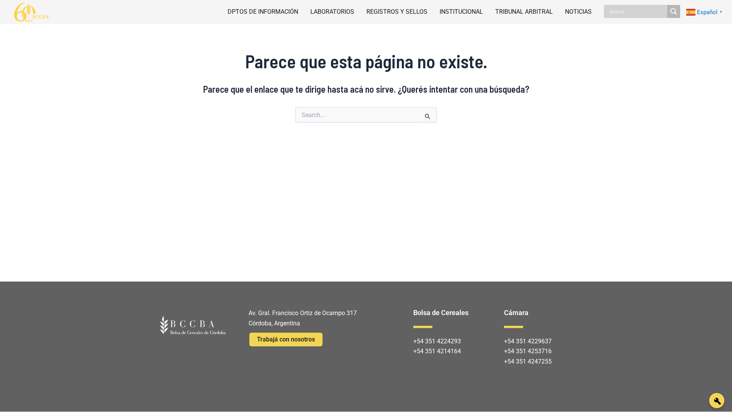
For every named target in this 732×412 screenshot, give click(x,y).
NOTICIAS (578, 11)
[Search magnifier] (673, 11)
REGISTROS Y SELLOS (396, 11)
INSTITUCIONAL (461, 11)
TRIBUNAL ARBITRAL (524, 11)
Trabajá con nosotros (286, 339)
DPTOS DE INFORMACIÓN (263, 11)
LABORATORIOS (332, 11)
